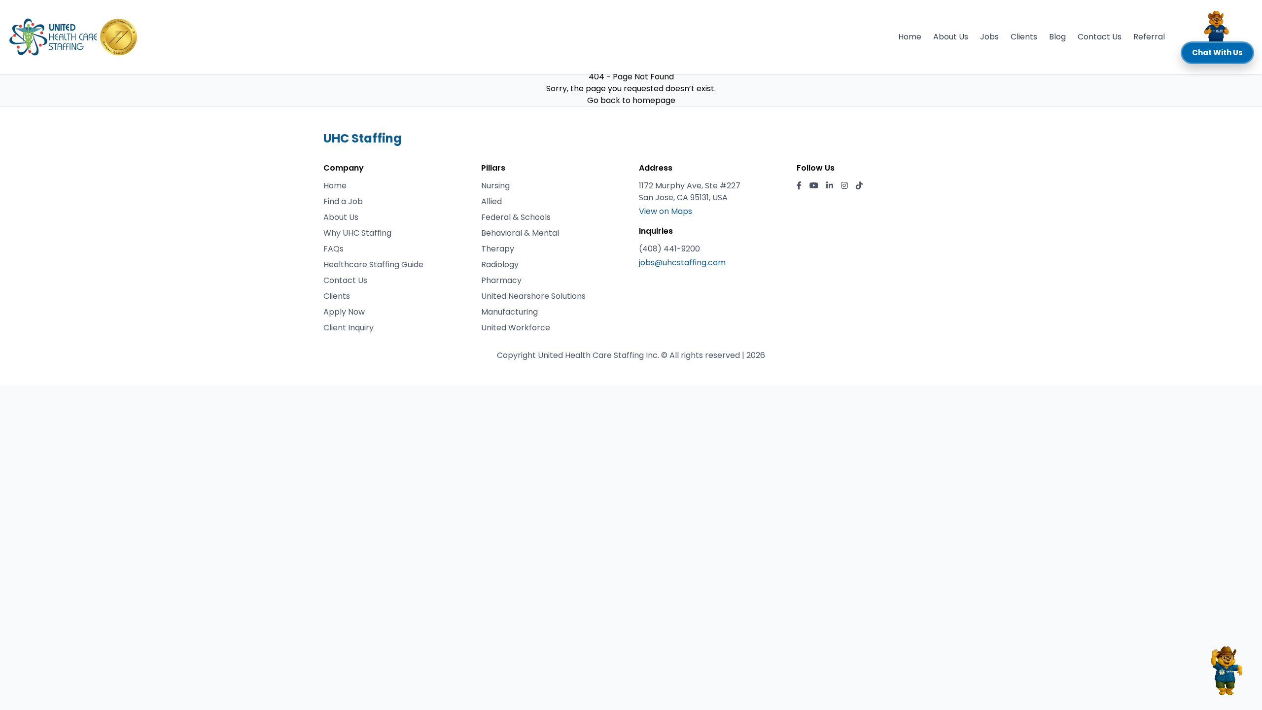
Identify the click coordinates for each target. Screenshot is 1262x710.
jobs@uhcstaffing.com (682, 262)
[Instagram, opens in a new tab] (844, 186)
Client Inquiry (348, 327)
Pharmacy (501, 280)
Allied (491, 201)
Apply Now (344, 312)
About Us (950, 36)
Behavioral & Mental (520, 233)
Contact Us (1100, 36)
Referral (1149, 36)
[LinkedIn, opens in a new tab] (829, 186)
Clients (1024, 36)
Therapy (497, 248)
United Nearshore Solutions (533, 296)
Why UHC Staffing (357, 233)
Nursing (495, 185)
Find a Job (343, 201)
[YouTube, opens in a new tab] (813, 186)
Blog (1057, 36)
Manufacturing (509, 312)
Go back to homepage (631, 100)
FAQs (333, 248)
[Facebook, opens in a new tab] (799, 186)
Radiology (500, 264)
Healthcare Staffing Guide (373, 264)
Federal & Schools (516, 217)
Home (909, 36)
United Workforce (515, 327)
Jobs (989, 36)
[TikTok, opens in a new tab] (859, 186)
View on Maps (665, 211)
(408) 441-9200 (669, 248)
